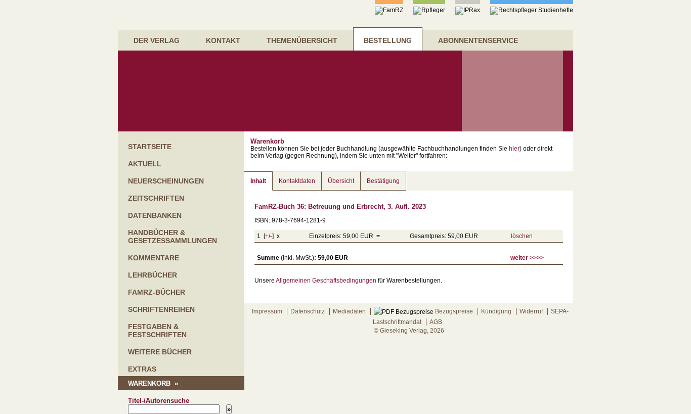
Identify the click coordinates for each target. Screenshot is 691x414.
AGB (435, 322)
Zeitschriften (156, 198)
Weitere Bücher (160, 352)
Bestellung (388, 40)
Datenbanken (155, 215)
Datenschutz (307, 311)
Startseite (149, 147)
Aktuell (144, 164)
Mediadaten (349, 311)
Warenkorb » (153, 383)
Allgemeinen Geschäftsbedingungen (326, 280)
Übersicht (341, 181)
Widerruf (531, 311)
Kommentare (153, 258)
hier (514, 148)
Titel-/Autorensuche (158, 400)
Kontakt (223, 40)
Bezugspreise (453, 311)
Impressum (267, 311)
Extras (142, 369)
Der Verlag (157, 40)
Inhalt (258, 181)
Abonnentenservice (478, 40)
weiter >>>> (527, 257)
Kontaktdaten (297, 181)
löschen (522, 236)
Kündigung (496, 311)
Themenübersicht (302, 40)
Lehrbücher (152, 275)
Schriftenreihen (161, 309)
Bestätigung (383, 181)
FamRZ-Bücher (156, 292)
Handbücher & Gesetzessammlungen (172, 236)
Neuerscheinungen (166, 181)
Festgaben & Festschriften (157, 331)
